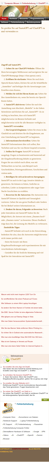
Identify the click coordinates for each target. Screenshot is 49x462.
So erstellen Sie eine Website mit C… (17, 383)
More (45, 399)
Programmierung (37, 19)
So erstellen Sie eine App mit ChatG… (17, 367)
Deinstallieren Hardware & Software (16, 432)
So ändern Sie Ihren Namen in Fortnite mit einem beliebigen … (25, 308)
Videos (5, 435)
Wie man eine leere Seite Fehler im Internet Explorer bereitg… (24, 346)
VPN (43, 432)
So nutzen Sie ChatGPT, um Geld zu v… (18, 391)
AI (13, 435)
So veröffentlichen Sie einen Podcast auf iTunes (19, 299)
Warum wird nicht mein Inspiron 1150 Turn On (18, 294)
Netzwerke (24, 19)
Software (4, 22)
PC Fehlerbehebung (23, 424)
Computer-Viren (9, 417)
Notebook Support (10, 421)
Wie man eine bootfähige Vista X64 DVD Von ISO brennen (23, 337)
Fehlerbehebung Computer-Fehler (16, 428)
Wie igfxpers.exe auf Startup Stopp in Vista (17, 317)
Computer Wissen (12, 3)
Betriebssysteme (33, 22)
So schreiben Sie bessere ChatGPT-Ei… (18, 375)
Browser (6, 439)
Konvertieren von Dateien (28, 417)
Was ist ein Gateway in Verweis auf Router (17, 341)
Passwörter (38, 424)
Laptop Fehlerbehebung (30, 421)
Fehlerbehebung (29, 3)
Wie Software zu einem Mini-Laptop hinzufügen (19, 303)
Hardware (13, 19)
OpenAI (30, 435)
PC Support (7, 424)
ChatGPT (20, 435)
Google (36, 432)
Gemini (39, 435)
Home (4, 19)
